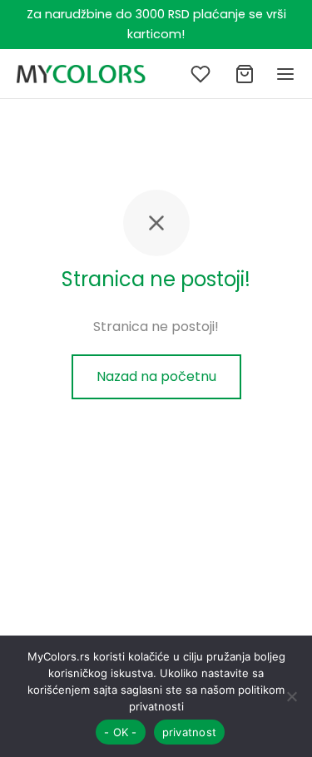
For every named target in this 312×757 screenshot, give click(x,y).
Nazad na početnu (156, 376)
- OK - (120, 732)
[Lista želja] (202, 74)
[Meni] (285, 74)
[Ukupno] (245, 74)
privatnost (189, 732)
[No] (291, 696)
